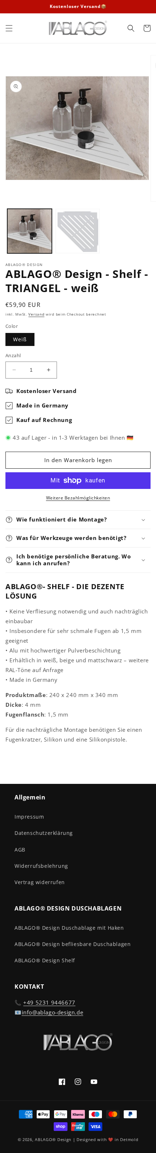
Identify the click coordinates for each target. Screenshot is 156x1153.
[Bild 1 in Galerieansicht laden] (29, 231)
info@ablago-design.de (52, 1012)
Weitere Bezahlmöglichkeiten (78, 498)
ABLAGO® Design (54, 1139)
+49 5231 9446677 (49, 1002)
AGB (20, 849)
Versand (36, 314)
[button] (9, 28)
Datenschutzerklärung (44, 832)
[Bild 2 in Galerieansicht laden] (78, 231)
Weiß (20, 339)
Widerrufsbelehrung (41, 865)
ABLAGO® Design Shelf (45, 960)
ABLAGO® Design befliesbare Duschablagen (73, 944)
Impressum (29, 816)
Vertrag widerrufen (40, 882)
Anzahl (13, 355)
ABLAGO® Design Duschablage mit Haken (69, 927)
